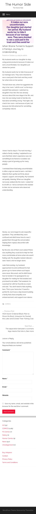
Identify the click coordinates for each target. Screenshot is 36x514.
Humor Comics (7, 438)
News (4, 442)
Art (3, 425)
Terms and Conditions (10, 462)
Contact (5, 456)
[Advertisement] (18, 130)
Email (4, 387)
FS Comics (6, 432)
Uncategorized (7, 445)
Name (5, 379)
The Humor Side (18, 4)
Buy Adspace (7, 452)
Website (5, 395)
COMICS (7, 304)
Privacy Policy (7, 459)
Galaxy (4, 435)
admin (25, 55)
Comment (6, 350)
